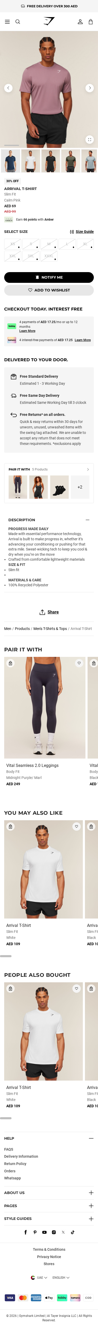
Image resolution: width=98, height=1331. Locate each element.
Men (7, 629)
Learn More (27, 331)
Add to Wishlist (52, 290)
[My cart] (91, 21)
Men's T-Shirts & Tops (50, 629)
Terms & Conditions (49, 1249)
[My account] (80, 21)
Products (22, 629)
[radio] (10, 161)
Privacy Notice (49, 1257)
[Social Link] (25, 1232)
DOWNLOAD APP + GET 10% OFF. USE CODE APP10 (52, 6)
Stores (49, 1264)
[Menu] (7, 22)
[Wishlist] (79, 663)
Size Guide (85, 232)
